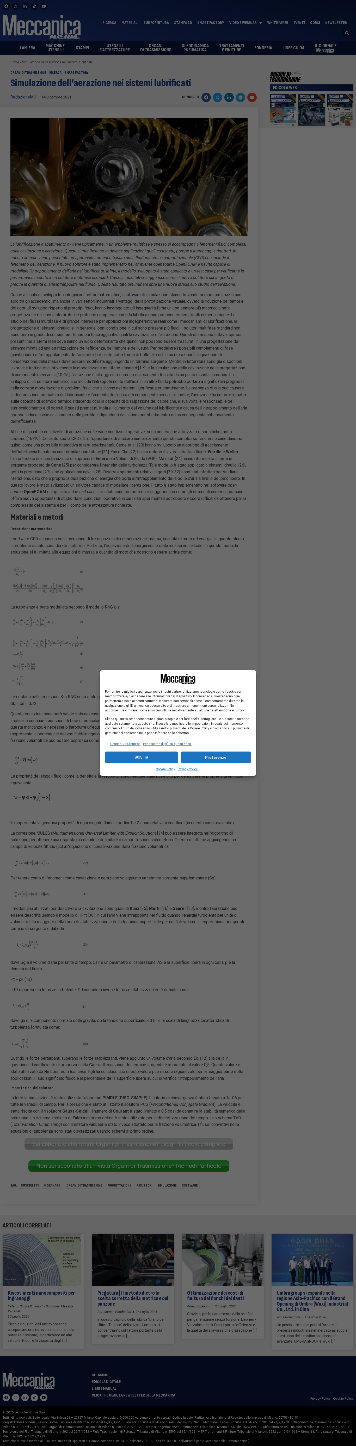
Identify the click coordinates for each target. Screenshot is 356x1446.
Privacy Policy (188, 769)
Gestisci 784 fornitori (125, 744)
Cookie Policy (165, 769)
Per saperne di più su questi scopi (167, 744)
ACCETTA (141, 757)
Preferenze (215, 757)
